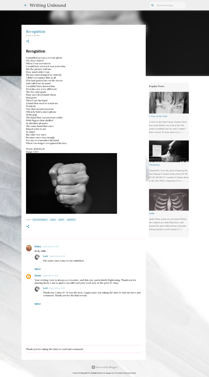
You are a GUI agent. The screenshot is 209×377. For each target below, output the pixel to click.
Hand (53, 220)
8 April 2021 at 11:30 (57, 288)
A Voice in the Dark (158, 116)
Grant (38, 275)
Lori (45, 256)
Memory (71, 220)
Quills (151, 213)
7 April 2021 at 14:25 (57, 256)
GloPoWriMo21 (40, 220)
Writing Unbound (48, 5)
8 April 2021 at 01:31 (50, 275)
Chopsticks (154, 165)
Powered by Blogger (106, 367)
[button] (27, 41)
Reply (38, 269)
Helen (38, 246)
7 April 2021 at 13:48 (50, 246)
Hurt (61, 220)
